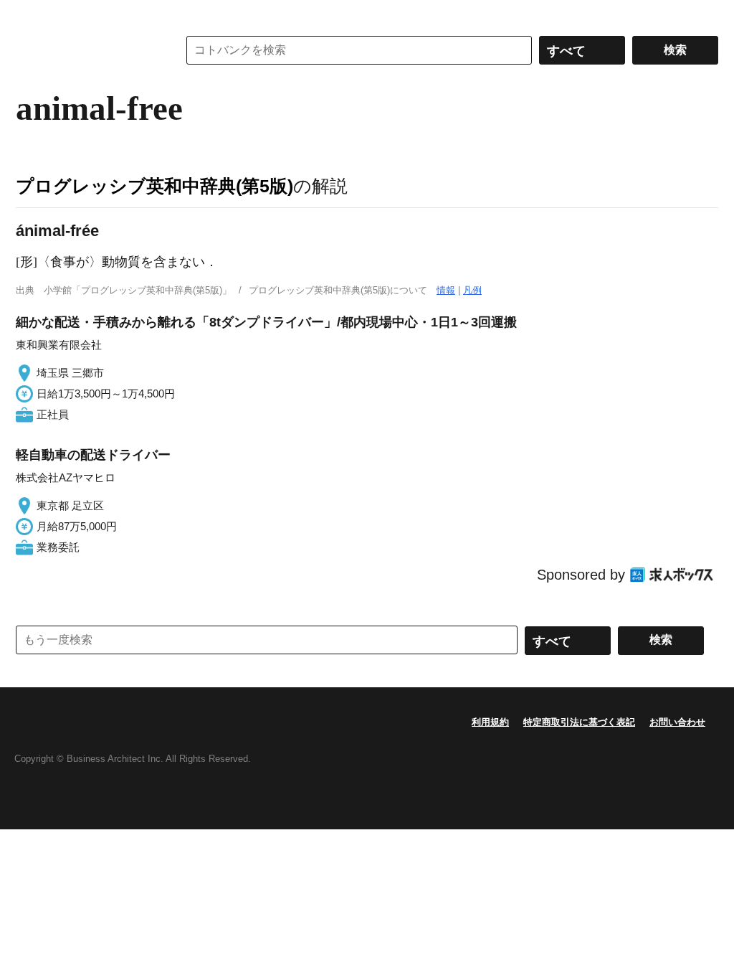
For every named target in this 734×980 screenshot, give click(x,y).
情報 (446, 290)
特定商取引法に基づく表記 (579, 722)
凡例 (472, 290)
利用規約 (490, 722)
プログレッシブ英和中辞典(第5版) (154, 186)
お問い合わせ (677, 722)
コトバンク (87, 50)
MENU (30, 14)
